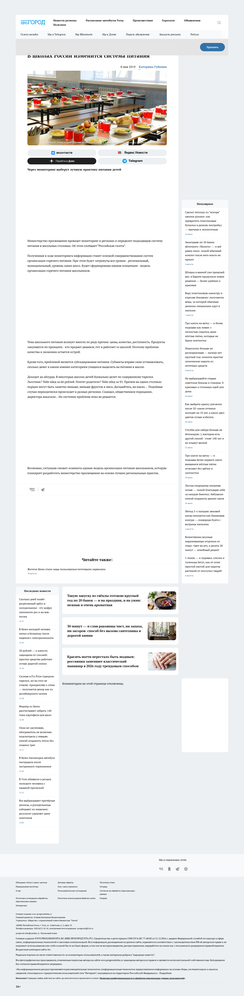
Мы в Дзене (109, 34)
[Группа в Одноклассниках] (169, 869)
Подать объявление (138, 34)
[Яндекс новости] (132, 152)
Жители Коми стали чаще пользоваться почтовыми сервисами (66, 571)
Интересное (21, 905)
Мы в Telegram (57, 34)
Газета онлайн (29, 34)
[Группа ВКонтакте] (61, 152)
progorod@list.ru (85, 928)
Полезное (59, 24)
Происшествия (143, 20)
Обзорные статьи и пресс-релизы (31, 882)
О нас (18, 890)
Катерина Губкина (153, 67)
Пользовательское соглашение (72, 890)
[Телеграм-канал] (132, 161)
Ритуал (195, 34)
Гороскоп (168, 20)
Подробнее (165, 973)
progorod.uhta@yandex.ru (28, 933)
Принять (212, 47)
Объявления (192, 20)
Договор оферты (65, 882)
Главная (103, 898)
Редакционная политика (27, 886)
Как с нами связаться (67, 886)
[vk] (32, 489)
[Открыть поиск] (219, 22)
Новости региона (65, 20)
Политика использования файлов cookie (76, 898)
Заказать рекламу (170, 34)
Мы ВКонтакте (84, 34)
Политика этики (107, 882)
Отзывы (103, 886)
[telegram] (44, 489)
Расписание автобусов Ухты (104, 20)
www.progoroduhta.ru (42, 914)
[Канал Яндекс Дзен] (61, 161)
